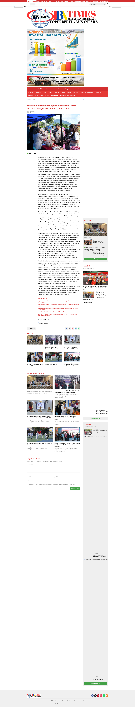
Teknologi (81, 89)
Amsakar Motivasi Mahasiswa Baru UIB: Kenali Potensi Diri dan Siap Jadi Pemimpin (100, 242)
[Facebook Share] (66, 328)
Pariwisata (73, 89)
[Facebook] (92, 695)
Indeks (32, 4)
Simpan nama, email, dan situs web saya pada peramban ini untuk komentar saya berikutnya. (51, 484)
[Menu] (28, 4)
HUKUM (45, 92)
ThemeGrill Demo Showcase (67, 95)
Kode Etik (57, 92)
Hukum (59, 89)
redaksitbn (32, 111)
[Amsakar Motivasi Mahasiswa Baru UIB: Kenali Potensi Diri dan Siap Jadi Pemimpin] (88, 242)
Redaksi (47, 95)
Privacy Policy (39, 95)
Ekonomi (48, 89)
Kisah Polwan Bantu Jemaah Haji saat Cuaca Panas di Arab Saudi (99, 555)
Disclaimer (38, 92)
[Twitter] (95, 695)
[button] (104, 4)
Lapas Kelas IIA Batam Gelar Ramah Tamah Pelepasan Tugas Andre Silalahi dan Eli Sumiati (58, 305)
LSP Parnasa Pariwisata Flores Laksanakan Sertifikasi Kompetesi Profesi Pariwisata (99, 678)
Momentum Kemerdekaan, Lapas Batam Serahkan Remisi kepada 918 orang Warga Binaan (58, 309)
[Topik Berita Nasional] (63, 18)
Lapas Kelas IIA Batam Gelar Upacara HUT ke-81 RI (51, 312)
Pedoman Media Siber (87, 92)
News (34, 89)
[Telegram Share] (76, 328)
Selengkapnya (95, 259)
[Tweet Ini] (70, 328)
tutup (25, 6)
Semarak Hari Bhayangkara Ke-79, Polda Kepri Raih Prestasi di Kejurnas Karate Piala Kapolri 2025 (95, 288)
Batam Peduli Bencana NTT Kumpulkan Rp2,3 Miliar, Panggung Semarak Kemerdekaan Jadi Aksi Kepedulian (56, 1)
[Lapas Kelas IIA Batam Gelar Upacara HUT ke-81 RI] (53, 357)
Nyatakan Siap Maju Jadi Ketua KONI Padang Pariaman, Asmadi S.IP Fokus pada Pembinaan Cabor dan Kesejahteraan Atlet (88, 301)
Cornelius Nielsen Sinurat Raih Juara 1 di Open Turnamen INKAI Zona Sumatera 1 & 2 (102, 412)
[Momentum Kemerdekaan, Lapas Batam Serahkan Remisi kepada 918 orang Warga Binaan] (35, 357)
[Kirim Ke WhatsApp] (79, 328)
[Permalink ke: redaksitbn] (28, 112)
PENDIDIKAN (98, 92)
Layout (69, 92)
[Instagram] (101, 695)
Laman (63, 92)
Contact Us (30, 92)
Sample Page (54, 95)
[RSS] (107, 695)
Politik (54, 89)
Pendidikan (41, 89)
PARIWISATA (76, 92)
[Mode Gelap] (107, 4)
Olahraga (66, 89)
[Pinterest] (98, 695)
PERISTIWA (30, 95)
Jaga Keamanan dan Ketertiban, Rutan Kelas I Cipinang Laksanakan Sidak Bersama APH (57, 301)
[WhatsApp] (104, 695)
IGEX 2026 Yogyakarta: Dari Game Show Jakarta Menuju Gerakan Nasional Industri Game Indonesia (57, 314)
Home (29, 89)
